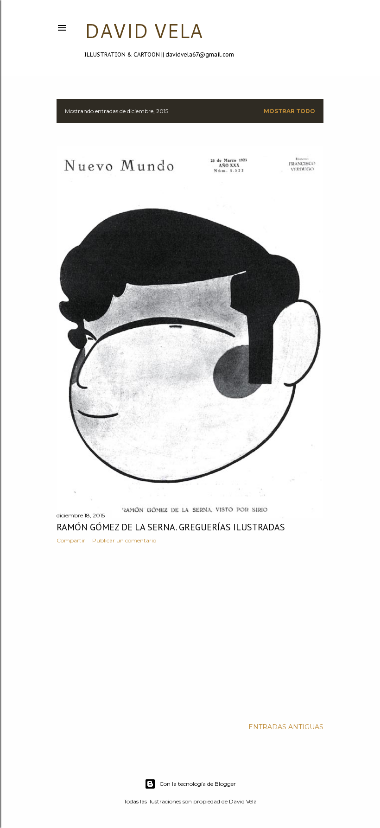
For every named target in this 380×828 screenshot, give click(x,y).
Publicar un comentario (124, 540)
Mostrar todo (289, 111)
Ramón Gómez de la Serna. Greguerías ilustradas (171, 527)
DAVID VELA (143, 31)
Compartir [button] (71, 540)
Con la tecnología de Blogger (197, 783)
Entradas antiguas (285, 727)
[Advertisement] (190, 632)
